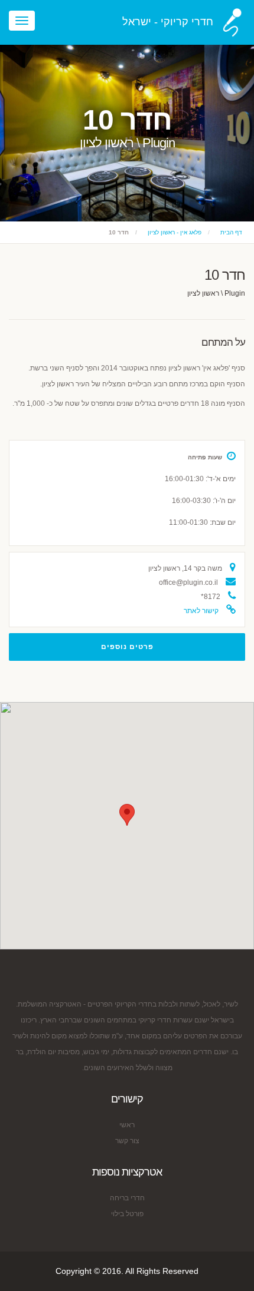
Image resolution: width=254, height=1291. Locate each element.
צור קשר (127, 1141)
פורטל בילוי (127, 1214)
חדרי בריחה (127, 1198)
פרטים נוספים (127, 647)
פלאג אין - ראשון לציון (174, 232)
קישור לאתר (201, 611)
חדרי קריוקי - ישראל (167, 22)
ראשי (127, 1125)
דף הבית (231, 232)
